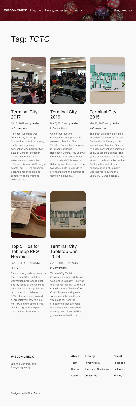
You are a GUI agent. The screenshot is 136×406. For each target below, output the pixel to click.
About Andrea (122, 10)
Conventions (20, 128)
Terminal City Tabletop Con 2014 (64, 251)
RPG (15, 267)
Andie (35, 123)
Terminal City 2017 (24, 114)
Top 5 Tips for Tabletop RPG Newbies (25, 251)
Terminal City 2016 (63, 114)
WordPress (34, 393)
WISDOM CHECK (15, 10)
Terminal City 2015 (103, 114)
